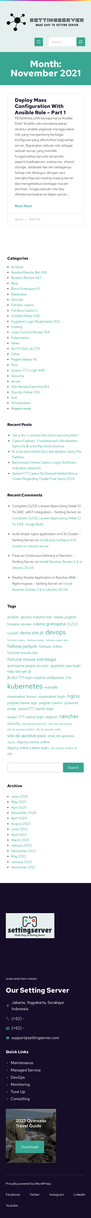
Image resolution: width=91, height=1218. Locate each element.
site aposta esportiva (34, 723)
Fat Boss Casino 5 (24, 310)
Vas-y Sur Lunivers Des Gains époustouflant (45, 435)
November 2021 (23, 867)
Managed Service (26, 1070)
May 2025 (18, 802)
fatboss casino (35, 640)
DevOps (17, 299)
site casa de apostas (60, 723)
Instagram (57, 1194)
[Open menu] (38, 42)
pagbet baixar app (22, 702)
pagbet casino (50, 702)
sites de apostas (61, 735)
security (13, 723)
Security (17, 376)
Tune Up (18, 1091)
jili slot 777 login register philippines (35, 677)
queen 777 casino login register (32, 717)
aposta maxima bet (36, 617)
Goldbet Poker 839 (25, 316)
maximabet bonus (21, 696)
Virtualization (21, 403)
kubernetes (24, 686)
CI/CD (72, 624)
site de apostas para (26, 736)
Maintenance (22, 1062)
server (16, 381)
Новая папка (21, 408)
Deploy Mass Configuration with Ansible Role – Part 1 (40, 106)
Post (14, 365)
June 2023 (19, 829)
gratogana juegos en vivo (28, 665)
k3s (69, 677)
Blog (14, 283)
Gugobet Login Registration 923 (35, 321)
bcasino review (19, 624)
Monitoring (20, 1084)
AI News (17, 267)
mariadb (51, 687)
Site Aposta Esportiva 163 (30, 386)
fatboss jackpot (22, 646)
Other (15, 354)
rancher (69, 716)
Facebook (13, 1194)
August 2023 (21, 823)
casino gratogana (49, 624)
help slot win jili (19, 671)
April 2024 (19, 818)
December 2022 (23, 851)
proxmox (71, 702)
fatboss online (50, 646)
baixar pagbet (65, 617)
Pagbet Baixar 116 (24, 359)
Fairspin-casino (22, 305)
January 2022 (21, 862)
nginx (73, 696)
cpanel (12, 633)
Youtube (12, 1205)
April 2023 (19, 834)
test (14, 397)
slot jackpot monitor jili (63, 748)
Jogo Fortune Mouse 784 (30, 332)
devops (55, 632)
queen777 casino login (36, 708)
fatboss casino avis (57, 640)
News (15, 343)
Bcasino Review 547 (26, 277)
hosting (16, 327)
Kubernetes (20, 337)
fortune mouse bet (22, 652)
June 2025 (19, 796)
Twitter (35, 1194)
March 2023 (20, 840)
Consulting (20, 1098)
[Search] (80, 41)
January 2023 (21, 845)
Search (73, 767)
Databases (19, 294)
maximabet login (51, 696)
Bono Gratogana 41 (25, 288)
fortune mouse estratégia (31, 659)
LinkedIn (79, 1194)
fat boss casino (16, 640)
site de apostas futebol (20, 729)
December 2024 (23, 813)
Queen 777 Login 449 (28, 370)
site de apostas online (48, 729)
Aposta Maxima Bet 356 (29, 272)
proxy (11, 708)
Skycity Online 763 (25, 392)
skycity (11, 742)
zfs (9, 753)
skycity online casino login (28, 747)
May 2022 (18, 856)
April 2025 (19, 807)
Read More (25, 208)
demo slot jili (31, 633)
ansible (12, 617)
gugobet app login (65, 665)
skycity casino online (33, 742)
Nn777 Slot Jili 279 (25, 348)
